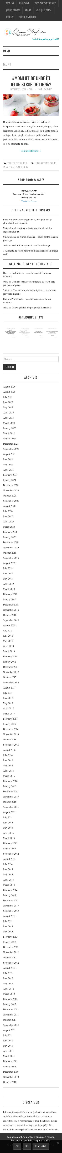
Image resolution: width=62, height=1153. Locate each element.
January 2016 (9, 786)
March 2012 (9, 993)
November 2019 (11, 547)
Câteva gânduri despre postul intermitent (32, 307)
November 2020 (11, 490)
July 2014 (8, 864)
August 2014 (9, 858)
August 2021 (9, 454)
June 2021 (8, 459)
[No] (57, 1143)
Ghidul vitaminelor (28, 17)
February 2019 (10, 594)
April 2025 (8, 412)
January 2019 (9, 599)
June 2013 (8, 926)
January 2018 (9, 661)
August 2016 (9, 749)
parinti (53, 163)
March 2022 (9, 433)
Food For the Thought (45, 3)
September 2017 (11, 682)
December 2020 (10, 485)
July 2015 (8, 817)
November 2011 (11, 1014)
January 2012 (9, 1004)
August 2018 (9, 625)
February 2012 (10, 999)
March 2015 (9, 838)
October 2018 (9, 615)
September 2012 (11, 962)
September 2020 (11, 500)
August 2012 (9, 967)
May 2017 (8, 703)
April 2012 (8, 988)
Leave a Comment (45, 89)
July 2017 (8, 692)
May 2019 (8, 578)
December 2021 (10, 443)
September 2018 (11, 620)
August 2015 (9, 812)
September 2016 (11, 744)
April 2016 (8, 770)
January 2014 (9, 895)
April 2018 (8, 646)
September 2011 (11, 1025)
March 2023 (9, 423)
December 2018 (10, 604)
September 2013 (11, 910)
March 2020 (9, 526)
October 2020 (9, 495)
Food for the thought (17, 163)
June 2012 (8, 978)
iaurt (37, 163)
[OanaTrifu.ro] (31, 32)
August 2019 (9, 563)
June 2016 (8, 760)
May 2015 (8, 827)
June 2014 (8, 869)
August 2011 (9, 1030)
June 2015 (8, 822)
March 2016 (9, 775)
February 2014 (10, 890)
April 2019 (8, 583)
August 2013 (9, 916)
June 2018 (8, 635)
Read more (40, 1146)
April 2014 (8, 879)
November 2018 (11, 609)
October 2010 (9, 1082)
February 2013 (10, 936)
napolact (45, 163)
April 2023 (8, 417)
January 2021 (9, 480)
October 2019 (9, 552)
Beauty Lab (24, 3)
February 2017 (10, 718)
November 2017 (11, 672)
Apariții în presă (43, 10)
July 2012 (8, 973)
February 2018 (10, 656)
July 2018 (8, 630)
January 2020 (9, 537)
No (26, 1146)
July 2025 (8, 397)
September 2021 (11, 448)
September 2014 (11, 853)
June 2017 (8, 698)
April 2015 (8, 833)
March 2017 (9, 713)
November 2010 (11, 1076)
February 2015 (10, 843)
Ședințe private (13, 10)
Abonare (10, 17)
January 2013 (9, 942)
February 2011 (10, 1061)
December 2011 (10, 1009)
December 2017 (10, 666)
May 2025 (8, 407)
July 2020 (8, 511)
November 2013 (11, 905)
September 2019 (11, 557)
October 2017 (9, 677)
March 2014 (9, 884)
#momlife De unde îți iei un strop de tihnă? (31, 81)
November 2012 (11, 952)
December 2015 (10, 791)
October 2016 (9, 739)
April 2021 (8, 469)
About (28, 10)
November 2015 (11, 796)
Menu (6, 51)
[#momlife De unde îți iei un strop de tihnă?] (31, 105)
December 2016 (10, 729)
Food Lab (10, 3)
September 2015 (11, 807)
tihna (25, 167)
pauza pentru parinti (12, 167)
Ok (17, 1146)
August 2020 (9, 506)
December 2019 (10, 542)
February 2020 (10, 532)
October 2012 (9, 957)
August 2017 (9, 687)
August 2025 (9, 391)
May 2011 (8, 1045)
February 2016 (10, 781)
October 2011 (9, 1019)
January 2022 (9, 438)
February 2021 (10, 474)
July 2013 (8, 921)
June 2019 (8, 573)
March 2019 (9, 589)
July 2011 (8, 1035)
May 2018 (8, 640)
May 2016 (8, 765)
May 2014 (8, 874)
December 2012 (10, 947)
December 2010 (10, 1071)
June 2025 (8, 402)
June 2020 (8, 516)
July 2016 (8, 755)
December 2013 (10, 900)
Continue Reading (31, 150)
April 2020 (8, 521)
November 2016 (11, 734)
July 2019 (8, 568)
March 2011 (9, 1056)
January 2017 (9, 724)
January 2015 (9, 848)
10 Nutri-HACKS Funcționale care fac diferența (26, 245)
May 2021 (8, 464)
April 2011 (8, 1050)
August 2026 (9, 386)
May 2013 (8, 931)
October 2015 (9, 801)
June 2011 (8, 1040)
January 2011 (9, 1066)
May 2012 (8, 983)
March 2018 (9, 651)
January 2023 (9, 428)
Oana (31, 89)
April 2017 (8, 708)
